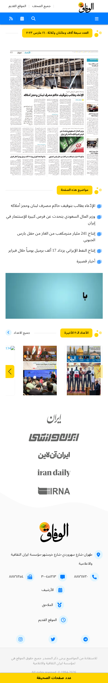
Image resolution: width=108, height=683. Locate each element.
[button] (10, 371)
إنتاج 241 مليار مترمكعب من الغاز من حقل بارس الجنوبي (56, 236)
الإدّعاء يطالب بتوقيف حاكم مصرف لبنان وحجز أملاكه (53, 206)
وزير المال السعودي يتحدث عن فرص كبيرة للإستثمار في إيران (50, 219)
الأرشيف (47, 590)
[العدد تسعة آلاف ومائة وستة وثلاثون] (83, 372)
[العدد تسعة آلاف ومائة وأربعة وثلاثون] (9, 348)
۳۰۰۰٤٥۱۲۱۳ (48, 577)
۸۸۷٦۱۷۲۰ (81, 577)
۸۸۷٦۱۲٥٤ (16, 577)
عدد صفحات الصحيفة (54, 678)
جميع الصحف (41, 6)
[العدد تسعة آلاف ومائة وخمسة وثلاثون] (40, 372)
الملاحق (47, 605)
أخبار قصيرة (86, 261)
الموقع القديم (17, 6)
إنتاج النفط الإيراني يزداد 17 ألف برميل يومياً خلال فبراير (51, 250)
